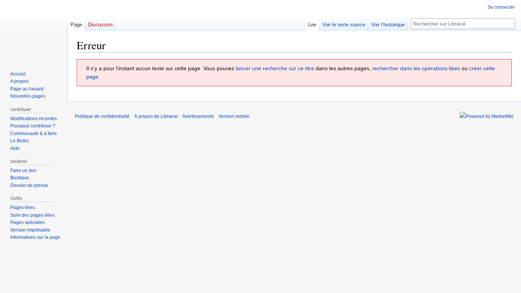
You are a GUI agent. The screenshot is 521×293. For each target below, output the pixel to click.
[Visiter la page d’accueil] (33, 30)
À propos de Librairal (156, 116)
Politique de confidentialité (102, 116)
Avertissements (198, 116)
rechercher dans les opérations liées (416, 68)
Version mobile (234, 116)
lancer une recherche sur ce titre (275, 68)
